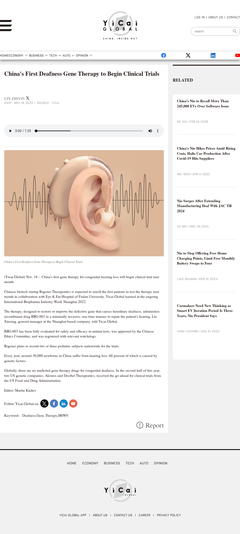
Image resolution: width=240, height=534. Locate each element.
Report (155, 425)
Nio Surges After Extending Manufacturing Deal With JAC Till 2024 (204, 205)
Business (112, 463)
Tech (130, 463)
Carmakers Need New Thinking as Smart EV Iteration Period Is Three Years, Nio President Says (205, 310)
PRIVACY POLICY (169, 515)
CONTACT (233, 17)
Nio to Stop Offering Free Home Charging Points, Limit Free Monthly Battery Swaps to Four (206, 258)
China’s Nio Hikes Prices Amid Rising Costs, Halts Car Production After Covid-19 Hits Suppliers (206, 153)
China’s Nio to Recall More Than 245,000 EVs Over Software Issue (203, 103)
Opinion (160, 463)
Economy (90, 463)
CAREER (144, 515)
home (72, 463)
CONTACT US (123, 515)
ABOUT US (215, 17)
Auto (144, 463)
